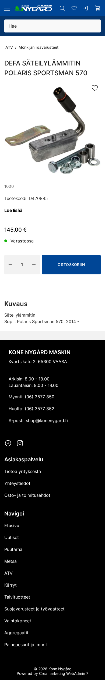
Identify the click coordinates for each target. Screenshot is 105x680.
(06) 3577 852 (39, 408)
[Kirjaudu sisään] (86, 8)
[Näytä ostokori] (98, 8)
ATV (9, 47)
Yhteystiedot (17, 483)
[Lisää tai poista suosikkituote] (95, 88)
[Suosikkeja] (74, 8)
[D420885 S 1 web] (52, 130)
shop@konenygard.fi (47, 420)
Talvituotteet (17, 597)
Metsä (10, 561)
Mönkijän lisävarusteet (38, 47)
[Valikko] (7, 8)
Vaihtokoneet (17, 620)
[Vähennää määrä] (10, 264)
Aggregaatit (16, 632)
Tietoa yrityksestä (22, 471)
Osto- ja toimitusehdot (27, 495)
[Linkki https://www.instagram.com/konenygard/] (20, 443)
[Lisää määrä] (34, 264)
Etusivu (11, 525)
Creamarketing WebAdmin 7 (63, 673)
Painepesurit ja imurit (25, 644)
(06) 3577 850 (39, 396)
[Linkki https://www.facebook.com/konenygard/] (8, 443)
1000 (9, 186)
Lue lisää (13, 210)
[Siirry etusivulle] (33, 8)
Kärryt (10, 585)
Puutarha (13, 549)
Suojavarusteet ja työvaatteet (34, 609)
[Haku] (62, 8)
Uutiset (11, 537)
